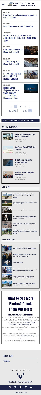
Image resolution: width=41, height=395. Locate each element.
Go (30, 111)
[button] (3, 4)
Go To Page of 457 (18, 111)
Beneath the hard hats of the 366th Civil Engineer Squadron (12, 76)
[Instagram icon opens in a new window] (15, 387)
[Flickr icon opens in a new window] (20, 387)
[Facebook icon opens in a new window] (9, 387)
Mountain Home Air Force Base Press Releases (18, 120)
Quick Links (8, 356)
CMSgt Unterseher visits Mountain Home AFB (12, 51)
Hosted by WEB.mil (21, 392)
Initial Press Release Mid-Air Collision (18, 26)
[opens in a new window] (25, 387)
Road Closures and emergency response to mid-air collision (20, 16)
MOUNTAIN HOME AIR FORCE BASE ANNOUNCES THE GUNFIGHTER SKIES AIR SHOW (19, 38)
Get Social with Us (20, 370)
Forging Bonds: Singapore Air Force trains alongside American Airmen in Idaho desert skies (11, 93)
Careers (6, 361)
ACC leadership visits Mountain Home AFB (11, 63)
